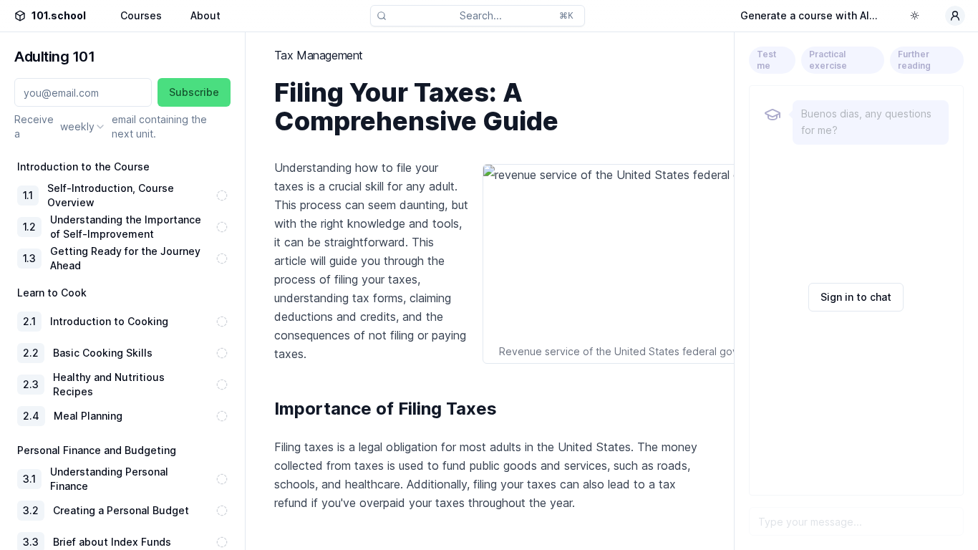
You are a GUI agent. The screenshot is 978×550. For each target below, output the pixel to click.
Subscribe (194, 92)
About (205, 15)
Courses (141, 15)
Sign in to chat (855, 297)
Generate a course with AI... (809, 15)
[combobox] (83, 127)
